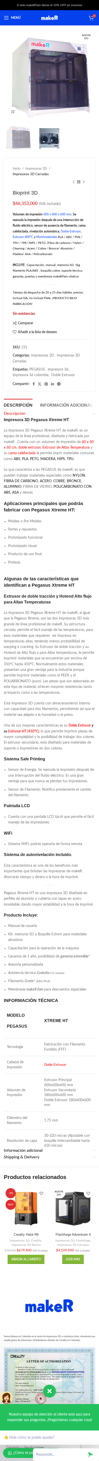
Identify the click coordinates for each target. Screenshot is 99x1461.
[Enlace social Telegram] (59, 384)
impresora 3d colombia (30, 375)
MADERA (47, 459)
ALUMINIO (12, 487)
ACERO (46, 481)
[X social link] (39, 384)
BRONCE (74, 481)
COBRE (59, 481)
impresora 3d (58, 369)
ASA (15, 492)
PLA (25, 459)
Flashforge (83, 1240)
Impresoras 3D (36, 168)
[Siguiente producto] (83, 182)
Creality (36, 1240)
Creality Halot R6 (26, 1234)
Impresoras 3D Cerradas (31, 174)
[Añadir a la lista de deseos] (41, 1193)
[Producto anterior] (73, 182)
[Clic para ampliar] (13, 112)
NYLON (79, 475)
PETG (34, 459)
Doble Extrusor (63, 375)
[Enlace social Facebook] (33, 384)
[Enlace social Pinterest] (46, 384)
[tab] (18, 404)
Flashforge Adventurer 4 (73, 1234)
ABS (17, 459)
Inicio (17, 168)
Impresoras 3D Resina (26, 1244)
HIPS (61, 459)
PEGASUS (37, 369)
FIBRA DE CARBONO (21, 481)
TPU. (70, 459)
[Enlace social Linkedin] (53, 384)
